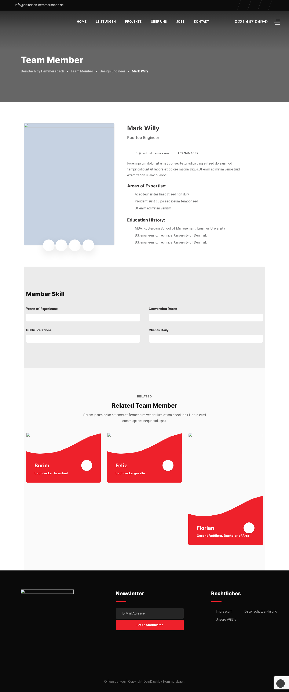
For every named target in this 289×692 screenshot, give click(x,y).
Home (82, 21)
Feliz (121, 465)
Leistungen (106, 21)
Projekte (133, 21)
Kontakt (201, 21)
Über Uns (159, 21)
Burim (41, 465)
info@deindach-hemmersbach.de (39, 5)
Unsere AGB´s (226, 619)
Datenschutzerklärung (260, 611)
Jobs (180, 21)
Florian (205, 528)
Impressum (224, 611)
